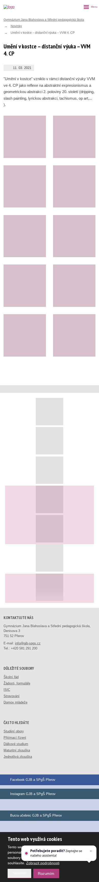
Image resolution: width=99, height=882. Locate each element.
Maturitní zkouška (17, 750)
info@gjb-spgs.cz (28, 643)
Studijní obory (14, 731)
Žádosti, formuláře (17, 683)
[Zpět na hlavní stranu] (14, 7)
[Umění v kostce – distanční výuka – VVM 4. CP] (25, 137)
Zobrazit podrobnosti (42, 863)
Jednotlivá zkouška (18, 756)
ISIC (7, 690)
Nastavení (19, 873)
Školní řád (11, 677)
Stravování (12, 696)
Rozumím (46, 873)
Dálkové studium (16, 744)
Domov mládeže (15, 702)
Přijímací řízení (15, 737)
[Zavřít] (91, 851)
